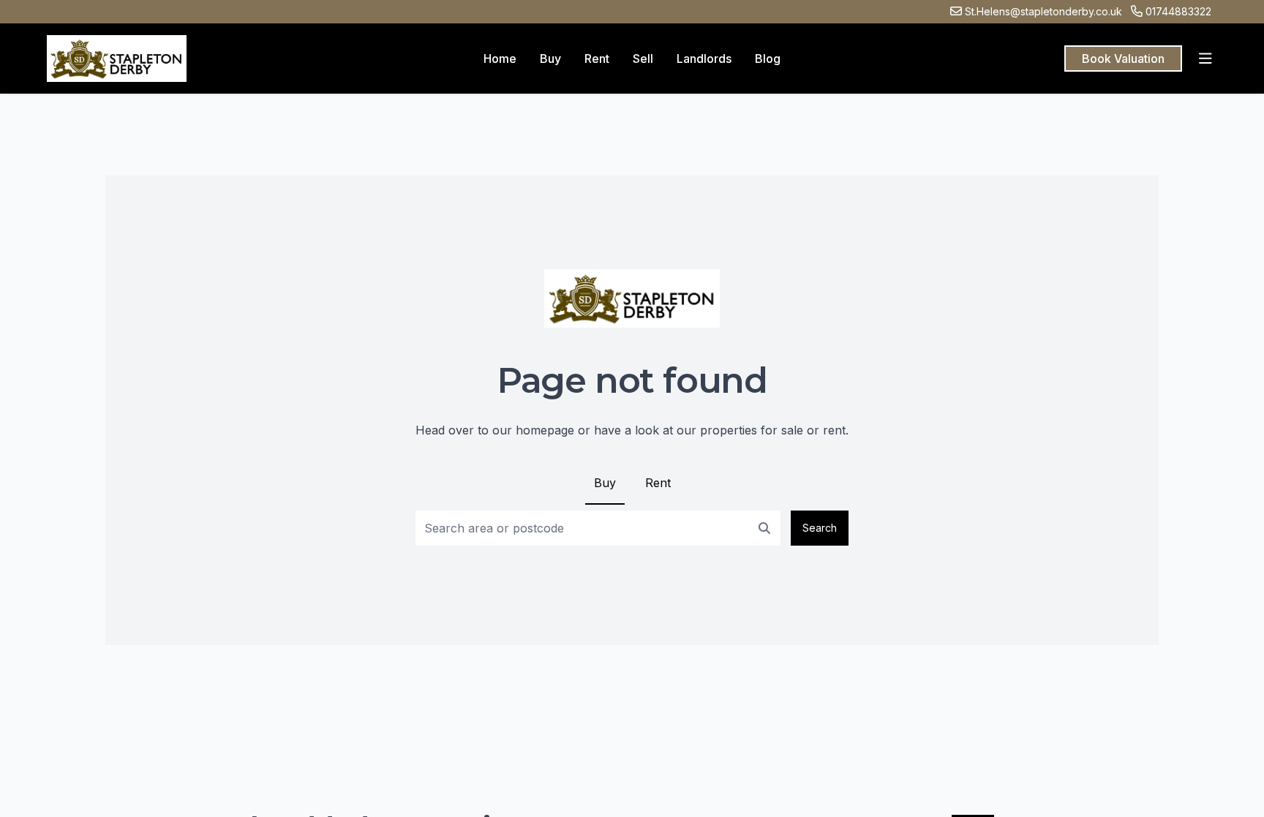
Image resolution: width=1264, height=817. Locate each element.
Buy (605, 482)
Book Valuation (1123, 58)
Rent (658, 482)
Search (819, 528)
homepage (545, 430)
